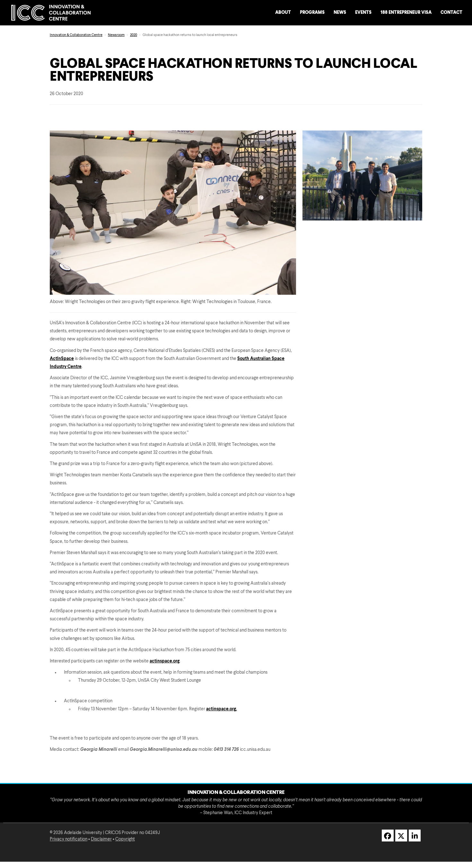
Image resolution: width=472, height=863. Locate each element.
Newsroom (116, 35)
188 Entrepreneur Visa (406, 12)
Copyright (125, 839)
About (283, 12)
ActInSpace (62, 358)
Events (363, 12)
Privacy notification (68, 839)
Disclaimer (101, 839)
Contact (451, 12)
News (340, 12)
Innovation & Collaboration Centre (76, 35)
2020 (133, 35)
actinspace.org (164, 661)
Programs (312, 12)
